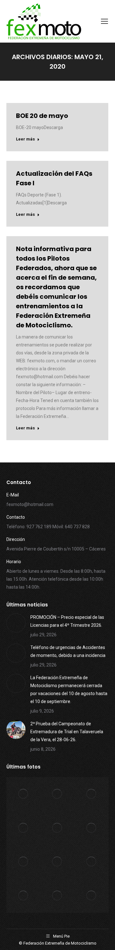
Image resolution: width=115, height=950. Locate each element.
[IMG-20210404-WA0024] (23, 862)
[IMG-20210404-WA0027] (58, 828)
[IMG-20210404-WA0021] (23, 896)
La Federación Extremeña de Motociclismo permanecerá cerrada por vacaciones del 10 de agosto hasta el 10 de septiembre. (68, 689)
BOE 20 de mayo (42, 115)
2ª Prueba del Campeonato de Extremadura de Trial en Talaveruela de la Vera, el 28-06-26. (66, 731)
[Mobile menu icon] (104, 21)
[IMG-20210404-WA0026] (91, 828)
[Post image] (16, 622)
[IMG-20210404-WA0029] (91, 794)
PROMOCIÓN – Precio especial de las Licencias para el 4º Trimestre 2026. (67, 621)
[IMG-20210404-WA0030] (58, 794)
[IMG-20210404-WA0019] (91, 896)
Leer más (25, 139)
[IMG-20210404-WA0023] (58, 862)
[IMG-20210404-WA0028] (23, 828)
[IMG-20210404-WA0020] (58, 896)
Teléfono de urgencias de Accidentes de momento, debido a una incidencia (67, 651)
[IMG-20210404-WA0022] (91, 862)
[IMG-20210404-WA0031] (23, 794)
